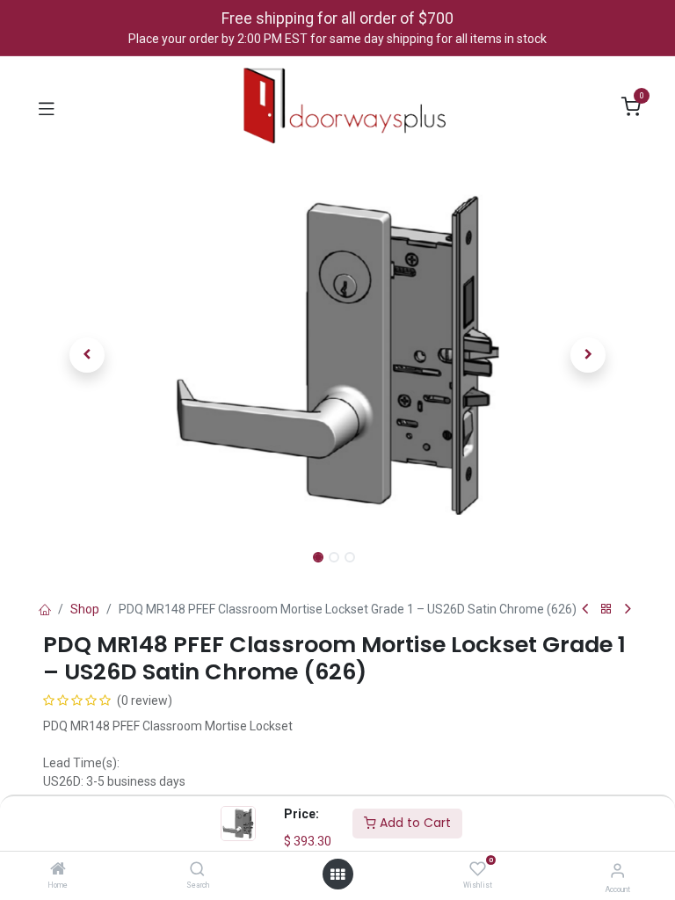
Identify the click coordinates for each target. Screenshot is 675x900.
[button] (87, 355)
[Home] (58, 870)
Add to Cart (413, 822)
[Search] (197, 870)
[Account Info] (617, 870)
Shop (84, 609)
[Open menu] (337, 874)
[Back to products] (606, 609)
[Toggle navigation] (46, 107)
